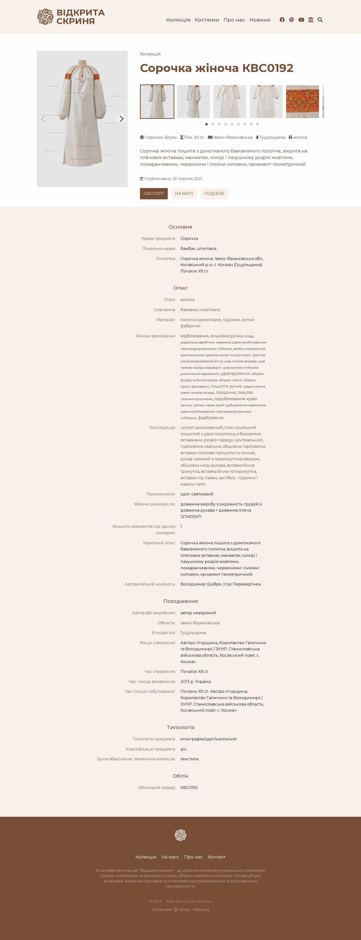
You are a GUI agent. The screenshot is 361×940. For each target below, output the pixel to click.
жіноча (300, 137)
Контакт (217, 856)
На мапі (170, 856)
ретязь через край (209, 405)
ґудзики (231, 319)
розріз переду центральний (233, 440)
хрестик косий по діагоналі (228, 355)
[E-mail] (291, 20)
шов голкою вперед (240, 361)
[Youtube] (301, 20)
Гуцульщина (272, 137)
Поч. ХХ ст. (194, 137)
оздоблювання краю (236, 398)
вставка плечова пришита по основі (217, 452)
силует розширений (201, 427)
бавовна (188, 309)
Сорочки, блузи (161, 137)
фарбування (210, 417)
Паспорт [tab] (154, 193)
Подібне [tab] (214, 193)
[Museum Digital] (310, 20)
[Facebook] (282, 20)
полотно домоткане (200, 319)
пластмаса (209, 309)
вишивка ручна (226, 336)
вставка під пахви (198, 478)
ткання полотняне (196, 399)
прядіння (226, 392)
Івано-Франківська (232, 137)
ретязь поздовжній (249, 349)
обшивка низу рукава (202, 465)
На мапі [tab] (184, 193)
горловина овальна (200, 446)
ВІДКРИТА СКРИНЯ (74, 16)
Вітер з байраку (194, 909)
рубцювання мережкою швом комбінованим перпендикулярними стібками (223, 411)
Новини (260, 20)
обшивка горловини (243, 446)
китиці (186, 405)
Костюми (207, 20)
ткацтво (245, 392)
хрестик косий (192, 355)
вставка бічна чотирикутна (228, 471)
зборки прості (230, 380)
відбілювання (194, 336)
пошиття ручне (226, 386)
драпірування (235, 373)
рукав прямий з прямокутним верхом (219, 459)
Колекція (178, 20)
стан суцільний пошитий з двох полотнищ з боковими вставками (220, 433)
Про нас (234, 20)
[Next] (121, 118)
